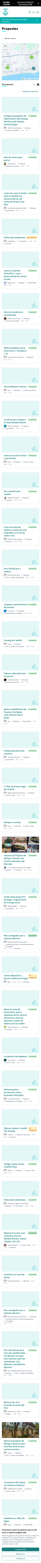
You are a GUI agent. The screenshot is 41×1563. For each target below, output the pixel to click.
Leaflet (26, 79)
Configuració (20, 1558)
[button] (7, 67)
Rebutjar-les (20, 1554)
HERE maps (35, 79)
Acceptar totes (20, 1549)
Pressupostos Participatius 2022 (14, 19)
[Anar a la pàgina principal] (15, 12)
